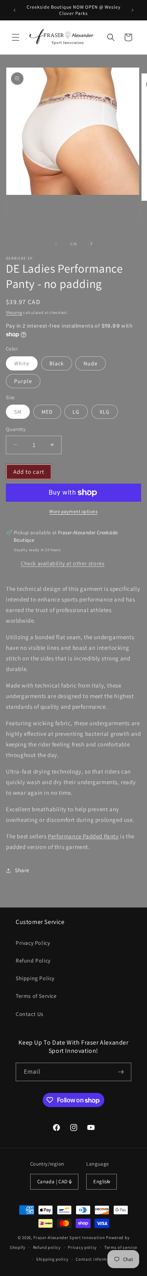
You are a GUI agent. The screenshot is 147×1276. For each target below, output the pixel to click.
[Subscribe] (121, 1072)
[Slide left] (56, 243)
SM (18, 411)
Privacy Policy (33, 942)
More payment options (73, 511)
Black (56, 363)
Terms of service (120, 1247)
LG (76, 411)
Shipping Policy (35, 978)
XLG (105, 411)
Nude (90, 363)
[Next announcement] (132, 10)
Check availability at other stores (62, 563)
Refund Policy (33, 960)
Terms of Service (36, 995)
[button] (15, 37)
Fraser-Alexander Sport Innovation (69, 1237)
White (21, 363)
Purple (23, 381)
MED (47, 411)
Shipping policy (52, 1259)
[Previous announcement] (14, 10)
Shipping (14, 312)
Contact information (97, 1259)
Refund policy (47, 1247)
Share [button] (22, 870)
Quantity (15, 429)
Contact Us (30, 1014)
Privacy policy (82, 1247)
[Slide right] (91, 243)
